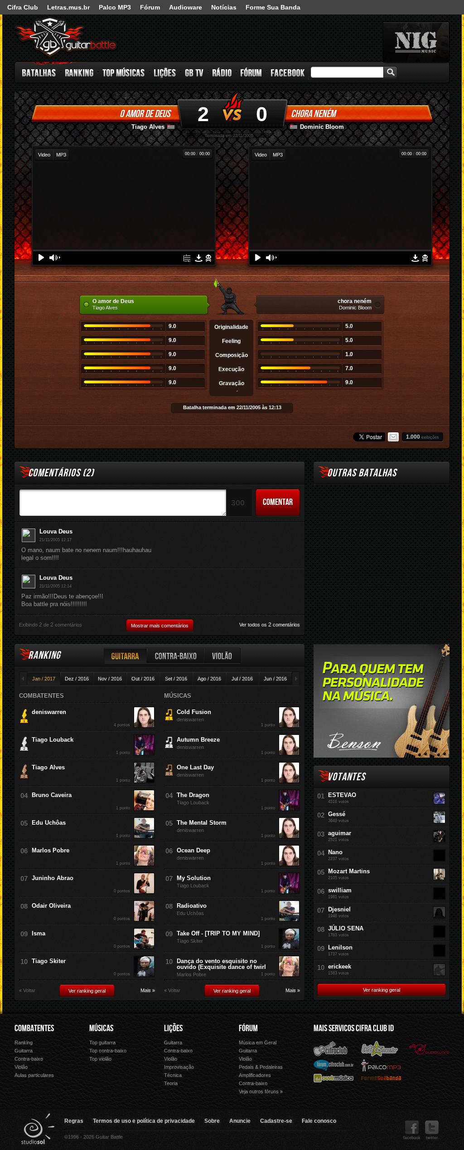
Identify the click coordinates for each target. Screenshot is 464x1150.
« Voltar (27, 990)
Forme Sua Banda (273, 7)
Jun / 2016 (275, 678)
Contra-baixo (176, 656)
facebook (411, 1137)
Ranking (79, 72)
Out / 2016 (143, 678)
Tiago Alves (147, 126)
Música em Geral (257, 1042)
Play (41, 257)
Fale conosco (319, 1121)
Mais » (147, 990)
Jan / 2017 (43, 678)
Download (199, 258)
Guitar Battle (66, 37)
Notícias (224, 7)
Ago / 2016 (209, 678)
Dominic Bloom (322, 126)
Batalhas (39, 72)
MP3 (61, 154)
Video (44, 154)
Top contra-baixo (107, 1050)
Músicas (101, 1028)
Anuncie (240, 1121)
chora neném (313, 114)
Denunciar (208, 258)
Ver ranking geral (87, 990)
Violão (222, 656)
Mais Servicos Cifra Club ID (354, 1028)
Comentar (278, 502)
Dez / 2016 (77, 678)
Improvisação (179, 1067)
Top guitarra (102, 1042)
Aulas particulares (34, 1075)
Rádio (222, 72)
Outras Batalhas (361, 473)
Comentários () (61, 473)
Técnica (173, 1075)
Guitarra (125, 656)
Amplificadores (255, 1075)
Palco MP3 (115, 7)
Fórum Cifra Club (333, 1065)
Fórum (150, 7)
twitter (432, 1137)
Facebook (287, 72)
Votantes (346, 776)
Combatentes (34, 1028)
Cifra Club (22, 7)
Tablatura (187, 258)
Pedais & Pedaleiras (261, 1067)
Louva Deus (55, 531)
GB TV (194, 72)
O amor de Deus (145, 114)
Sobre (212, 1121)
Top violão (100, 1059)
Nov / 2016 (110, 678)
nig (416, 42)
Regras (73, 1121)
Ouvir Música (333, 1077)
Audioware (185, 7)
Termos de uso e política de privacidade (144, 1121)
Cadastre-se (276, 1121)
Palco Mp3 (381, 1065)
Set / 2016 (176, 678)
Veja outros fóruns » (261, 1091)
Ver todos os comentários (269, 624)
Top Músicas (123, 72)
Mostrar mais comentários (159, 625)
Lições (165, 72)
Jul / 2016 (242, 678)
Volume (54, 257)
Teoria (171, 1083)
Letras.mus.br (68, 7)
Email (393, 436)
